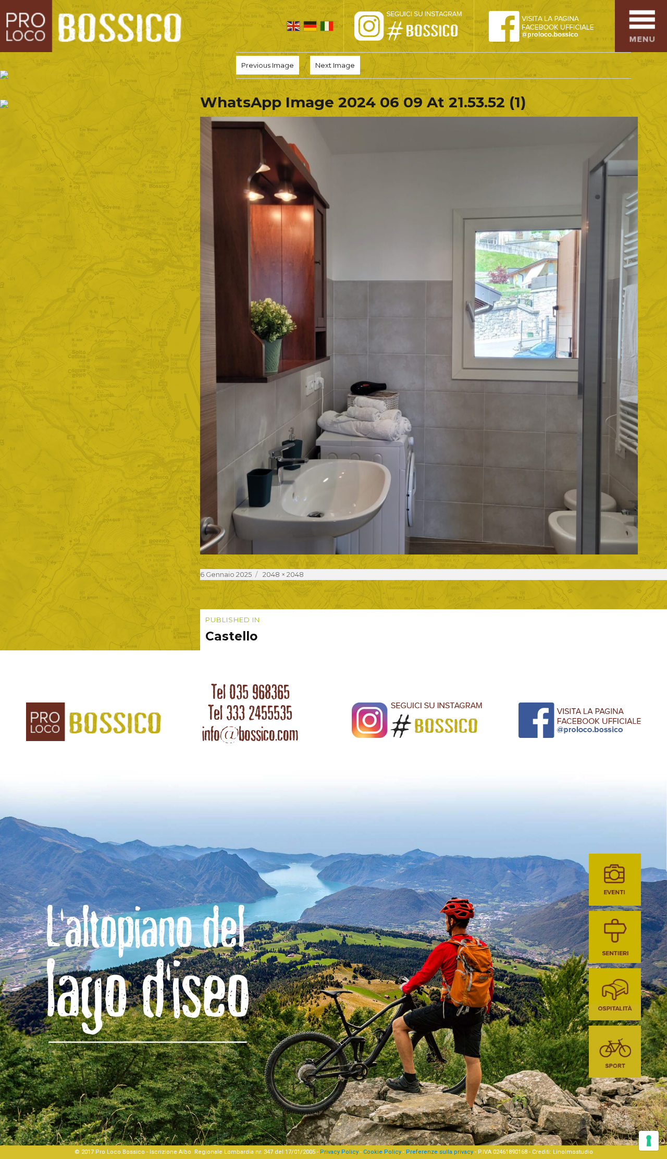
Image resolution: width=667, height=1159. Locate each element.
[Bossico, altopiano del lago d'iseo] (94, 26)
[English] (293, 26)
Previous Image (267, 65)
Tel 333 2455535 (250, 712)
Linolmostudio (573, 1152)
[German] (310, 26)
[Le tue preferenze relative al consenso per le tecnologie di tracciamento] (649, 1141)
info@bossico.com (250, 733)
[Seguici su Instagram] (419, 26)
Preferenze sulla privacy (439, 1152)
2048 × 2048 (283, 574)
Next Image (335, 65)
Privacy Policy (339, 1152)
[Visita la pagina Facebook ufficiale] (550, 26)
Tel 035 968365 (250, 692)
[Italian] (326, 26)
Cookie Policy (382, 1152)
